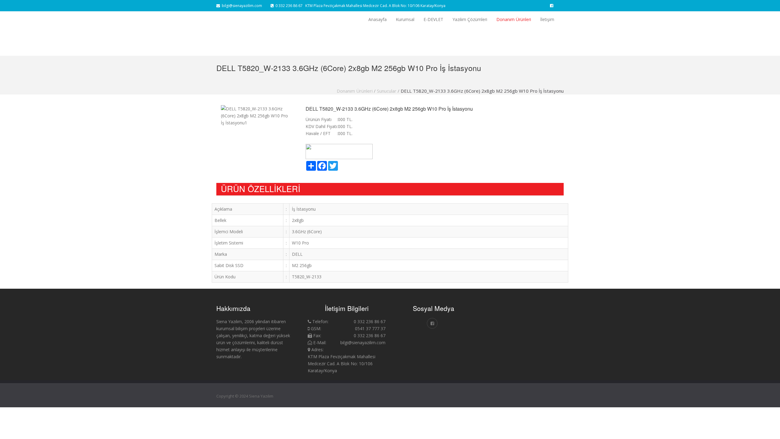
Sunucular (386, 91)
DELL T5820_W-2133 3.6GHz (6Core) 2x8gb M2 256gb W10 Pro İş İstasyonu (482, 91)
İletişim (547, 19)
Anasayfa (377, 19)
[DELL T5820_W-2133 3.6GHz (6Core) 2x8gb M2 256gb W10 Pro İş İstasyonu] (520, 312)
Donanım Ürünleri (513, 19)
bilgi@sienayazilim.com (241, 5)
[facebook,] (551, 5)
